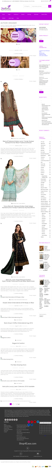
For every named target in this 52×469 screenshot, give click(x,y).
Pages (9, 14)
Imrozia (42, 169)
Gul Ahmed (43, 165)
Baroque (42, 150)
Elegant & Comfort (18, 343)
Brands (22, 14)
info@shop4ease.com (7, 1)
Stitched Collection (44, 201)
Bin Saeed (43, 152)
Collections (16, 14)
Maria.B (42, 186)
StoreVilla (32, 461)
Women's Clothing (44, 211)
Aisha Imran (43, 145)
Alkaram (42, 146)
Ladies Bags (11, 18)
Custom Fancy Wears (45, 160)
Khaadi (42, 174)
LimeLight (42, 182)
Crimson (42, 158)
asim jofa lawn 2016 (15, 401)
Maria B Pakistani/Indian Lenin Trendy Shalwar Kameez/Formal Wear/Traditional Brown (18, 141)
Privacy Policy (6, 428)
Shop (18, 18)
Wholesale (36, 14)
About (5, 424)
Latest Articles (43, 180)
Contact (5, 431)
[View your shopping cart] (49, 1)
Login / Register (45, 1)
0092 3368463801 (16, 1)
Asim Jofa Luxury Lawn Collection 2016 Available (18, 386)
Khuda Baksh (43, 179)
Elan (41, 162)
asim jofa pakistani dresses (25, 401)
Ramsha (42, 192)
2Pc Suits (42, 141)
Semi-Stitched (43, 198)
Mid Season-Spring (44, 189)
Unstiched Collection (45, 204)
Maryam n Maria (44, 187)
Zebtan (42, 237)
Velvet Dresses (44, 208)
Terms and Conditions (43, 55)
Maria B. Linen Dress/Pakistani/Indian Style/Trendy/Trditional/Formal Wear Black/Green (18, 280)
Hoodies (42, 167)
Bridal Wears (43, 155)
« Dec (45, 435)
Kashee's (42, 170)
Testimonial (19, 340)
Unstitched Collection (45, 206)
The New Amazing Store (18, 364)
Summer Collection (44, 203)
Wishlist (3, 18)
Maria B (42, 184)
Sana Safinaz (43, 194)
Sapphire (42, 196)
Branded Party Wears (45, 153)
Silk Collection (43, 199)
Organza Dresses (44, 191)
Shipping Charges (42, 54)
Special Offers (44, 14)
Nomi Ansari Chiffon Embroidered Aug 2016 (18, 323)
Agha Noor (43, 143)
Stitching (29, 14)
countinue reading (18, 53)
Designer (34, 55)
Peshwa (43, 231)
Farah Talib (43, 164)
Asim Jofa (42, 148)
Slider (19, 44)
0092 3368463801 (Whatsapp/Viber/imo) (20, 456)
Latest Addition (22, 138)
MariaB (43, 227)
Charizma (43, 157)
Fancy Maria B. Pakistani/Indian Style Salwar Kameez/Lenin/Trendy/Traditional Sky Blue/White (18, 206)
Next (18, 404)
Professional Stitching (8, 429)
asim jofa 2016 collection (6, 401)
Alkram (43, 215)
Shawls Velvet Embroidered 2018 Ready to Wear (18, 302)
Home (3, 14)
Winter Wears (43, 210)
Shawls (12, 299)
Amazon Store (16, 138)
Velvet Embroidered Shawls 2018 (20, 299)
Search (41, 316)
